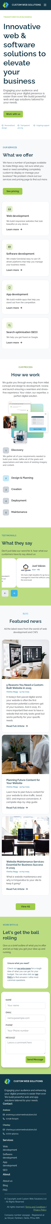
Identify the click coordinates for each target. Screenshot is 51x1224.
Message (11, 1038)
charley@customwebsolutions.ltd (21, 1129)
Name (9, 1000)
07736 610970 (12, 1119)
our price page (24, 968)
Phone (9, 1025)
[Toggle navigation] (45, 5)
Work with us (13, 114)
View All (25, 906)
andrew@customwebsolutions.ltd (21, 1115)
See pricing (13, 191)
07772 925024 (12, 1134)
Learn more (12, 229)
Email (9, 1012)
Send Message (35, 1059)
